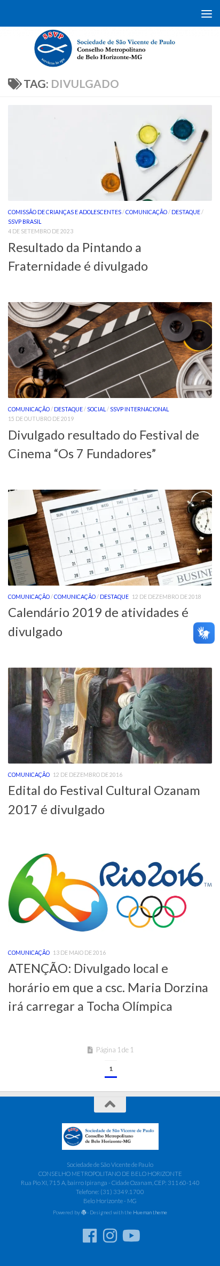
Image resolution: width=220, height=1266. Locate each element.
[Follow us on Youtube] (130, 1236)
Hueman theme (150, 1212)
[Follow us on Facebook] (90, 1236)
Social (96, 409)
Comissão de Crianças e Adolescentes (64, 212)
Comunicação (146, 212)
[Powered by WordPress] (84, 1212)
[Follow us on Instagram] (110, 1236)
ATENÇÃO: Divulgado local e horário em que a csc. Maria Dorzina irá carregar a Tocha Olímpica (108, 987)
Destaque (185, 212)
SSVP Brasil (24, 221)
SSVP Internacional (139, 409)
